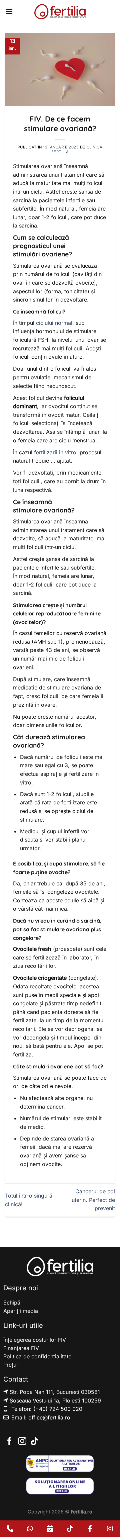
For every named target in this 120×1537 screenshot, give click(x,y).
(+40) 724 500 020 (57, 1408)
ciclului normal (54, 322)
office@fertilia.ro (49, 1417)
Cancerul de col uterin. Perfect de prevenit (93, 1200)
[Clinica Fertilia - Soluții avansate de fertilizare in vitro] (60, 11)
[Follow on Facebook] (9, 1441)
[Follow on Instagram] (22, 1441)
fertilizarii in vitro (55, 452)
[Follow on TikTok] (34, 1441)
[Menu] (9, 11)
